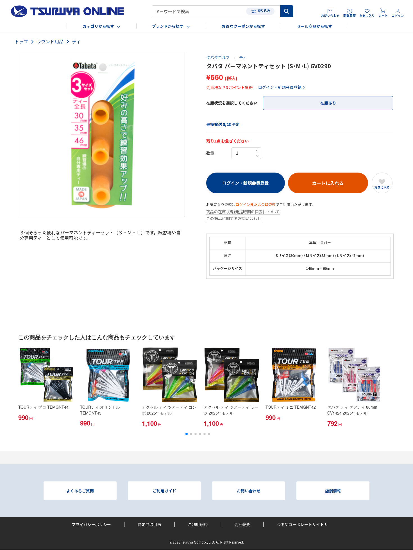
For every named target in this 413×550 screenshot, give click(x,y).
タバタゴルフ (218, 57)
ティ (76, 41)
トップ (21, 41)
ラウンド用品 (50, 41)
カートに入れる (328, 183)
